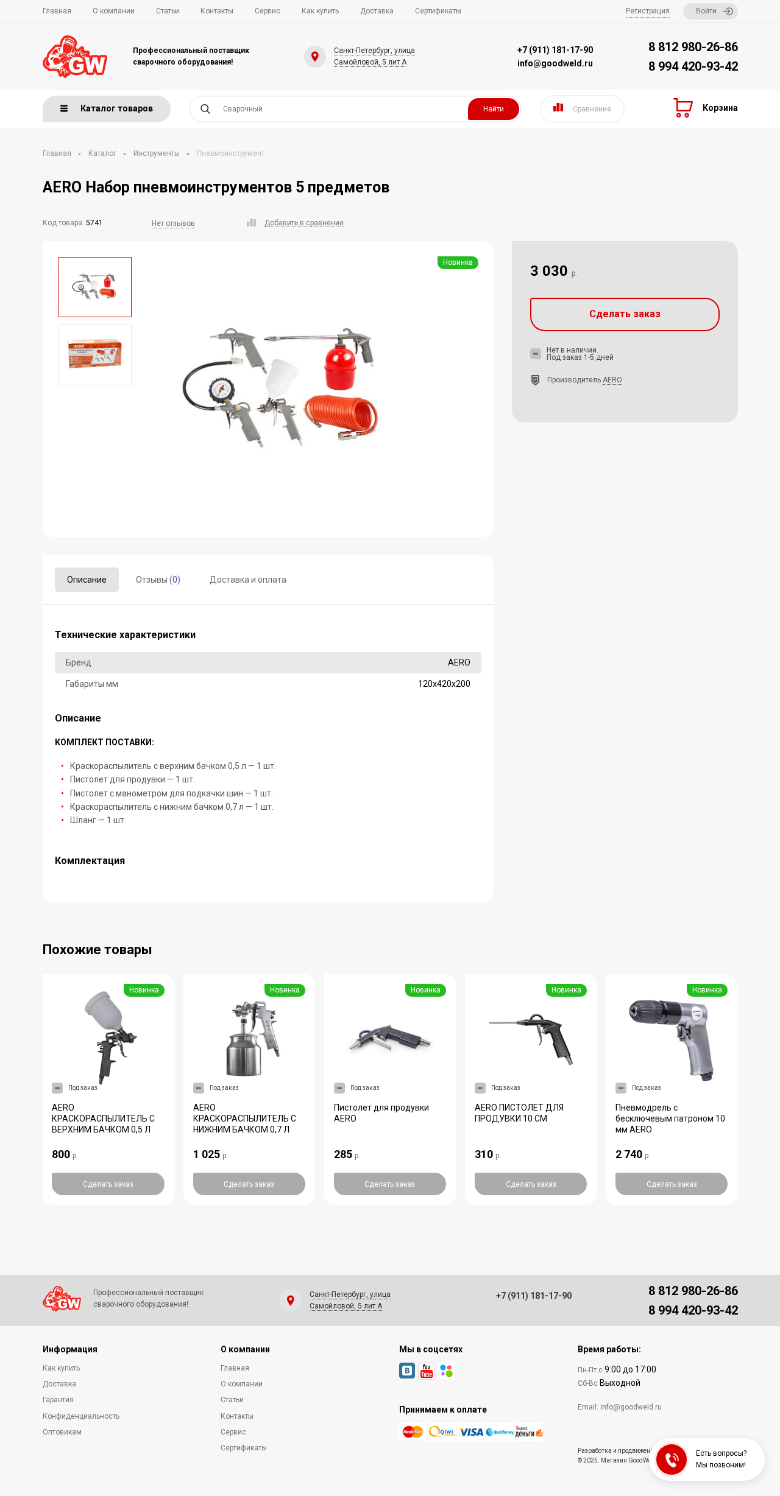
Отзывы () (158, 580)
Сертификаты (438, 11)
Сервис (267, 11)
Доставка (377, 11)
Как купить (320, 11)
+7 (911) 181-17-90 (555, 50)
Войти (706, 11)
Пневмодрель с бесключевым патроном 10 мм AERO (670, 1118)
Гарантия (58, 1400)
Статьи (167, 11)
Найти (493, 109)
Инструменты (156, 153)
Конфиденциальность (81, 1416)
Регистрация (648, 11)
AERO (612, 380)
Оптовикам (62, 1432)
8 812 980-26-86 (693, 47)
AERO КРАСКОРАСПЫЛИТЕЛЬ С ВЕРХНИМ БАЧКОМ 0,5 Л (103, 1118)
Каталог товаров (116, 108)
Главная (57, 11)
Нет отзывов (173, 223)
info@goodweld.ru (555, 63)
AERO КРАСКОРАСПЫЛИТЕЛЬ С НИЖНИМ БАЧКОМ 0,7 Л (244, 1118)
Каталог (102, 153)
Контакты (216, 11)
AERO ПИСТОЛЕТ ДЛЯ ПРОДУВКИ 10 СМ (519, 1113)
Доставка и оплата (248, 580)
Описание (87, 580)
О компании (114, 11)
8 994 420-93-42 (693, 66)
